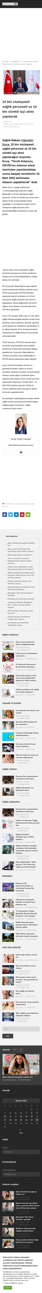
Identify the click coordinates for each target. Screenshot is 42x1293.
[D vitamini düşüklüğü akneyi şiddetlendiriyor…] (8, 736)
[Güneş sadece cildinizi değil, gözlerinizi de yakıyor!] (8, 1243)
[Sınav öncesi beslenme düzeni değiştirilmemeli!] (8, 645)
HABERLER (15, 61)
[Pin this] (22, 514)
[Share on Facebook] (4, 514)
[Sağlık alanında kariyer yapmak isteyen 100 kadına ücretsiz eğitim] (8, 926)
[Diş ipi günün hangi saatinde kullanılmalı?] (8, 1005)
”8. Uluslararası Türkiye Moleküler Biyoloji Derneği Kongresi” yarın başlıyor (26, 913)
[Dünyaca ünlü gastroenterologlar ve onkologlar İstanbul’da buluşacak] (8, 887)
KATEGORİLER (9, 1170)
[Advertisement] (21, 30)
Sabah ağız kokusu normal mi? (20, 555)
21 (26, 1120)
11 (10, 1116)
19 (16, 1120)
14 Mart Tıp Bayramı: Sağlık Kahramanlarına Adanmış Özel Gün (28, 823)
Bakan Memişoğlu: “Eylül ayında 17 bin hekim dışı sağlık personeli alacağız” (26, 864)
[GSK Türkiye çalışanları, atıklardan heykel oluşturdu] (8, 937)
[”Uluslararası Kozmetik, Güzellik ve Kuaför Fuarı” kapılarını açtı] (8, 903)
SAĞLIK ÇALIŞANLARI (26, 124)
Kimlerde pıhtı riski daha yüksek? (21, 599)
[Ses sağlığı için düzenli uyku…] (8, 994)
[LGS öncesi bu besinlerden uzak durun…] (8, 657)
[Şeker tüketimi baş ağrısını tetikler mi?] (20, 1064)
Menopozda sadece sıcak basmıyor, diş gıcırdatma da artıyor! (27, 979)
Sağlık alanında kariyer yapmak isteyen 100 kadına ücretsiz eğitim (26, 924)
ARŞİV (5, 1148)
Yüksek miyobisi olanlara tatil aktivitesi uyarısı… (19, 582)
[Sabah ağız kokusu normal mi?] (8, 958)
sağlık (17, 504)
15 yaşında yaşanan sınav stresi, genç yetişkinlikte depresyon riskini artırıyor (26, 678)
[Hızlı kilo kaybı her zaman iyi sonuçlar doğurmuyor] (8, 758)
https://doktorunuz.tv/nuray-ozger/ (21, 445)
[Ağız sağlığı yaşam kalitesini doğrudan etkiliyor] (8, 1017)
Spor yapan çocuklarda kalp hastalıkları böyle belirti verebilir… (21, 550)
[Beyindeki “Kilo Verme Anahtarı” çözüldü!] (8, 1220)
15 (32, 1116)
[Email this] (28, 514)
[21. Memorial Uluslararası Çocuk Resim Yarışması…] (8, 668)
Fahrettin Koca (9, 504)
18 (10, 1120)
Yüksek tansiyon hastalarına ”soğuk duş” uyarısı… (19, 618)
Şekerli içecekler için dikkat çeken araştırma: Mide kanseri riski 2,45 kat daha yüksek (21, 575)
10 (5, 1116)
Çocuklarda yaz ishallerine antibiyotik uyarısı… (18, 624)
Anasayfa (5, 61)
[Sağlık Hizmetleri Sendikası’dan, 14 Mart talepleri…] (8, 838)
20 (21, 1120)
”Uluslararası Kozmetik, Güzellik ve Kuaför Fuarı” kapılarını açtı (26, 902)
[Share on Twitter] (10, 514)
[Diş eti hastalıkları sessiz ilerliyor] (8, 969)
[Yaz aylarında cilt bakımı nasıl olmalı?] (8, 714)
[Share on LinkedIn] (16, 514)
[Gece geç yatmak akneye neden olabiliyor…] (8, 747)
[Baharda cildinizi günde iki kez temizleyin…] (8, 725)
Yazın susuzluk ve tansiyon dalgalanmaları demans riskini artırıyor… (20, 560)
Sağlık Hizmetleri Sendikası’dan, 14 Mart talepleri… (25, 836)
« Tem (21, 1130)
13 (21, 1116)
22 (32, 1120)
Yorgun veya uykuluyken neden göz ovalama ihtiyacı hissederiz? (21, 568)
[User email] (21, 452)
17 (5, 1120)
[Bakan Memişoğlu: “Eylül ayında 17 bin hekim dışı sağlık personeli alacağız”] (8, 865)
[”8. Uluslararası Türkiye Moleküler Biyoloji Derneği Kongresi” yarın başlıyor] (8, 914)
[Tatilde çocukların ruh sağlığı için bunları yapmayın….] (8, 693)
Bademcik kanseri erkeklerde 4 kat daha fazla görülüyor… (21, 588)
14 (26, 1116)
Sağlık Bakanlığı (25, 504)
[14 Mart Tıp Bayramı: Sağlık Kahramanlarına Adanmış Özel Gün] (8, 824)
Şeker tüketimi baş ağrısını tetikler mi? (21, 544)
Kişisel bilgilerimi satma (14, 1283)
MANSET (15, 124)
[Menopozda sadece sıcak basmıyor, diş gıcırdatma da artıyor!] (8, 981)
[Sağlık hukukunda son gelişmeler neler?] (8, 791)
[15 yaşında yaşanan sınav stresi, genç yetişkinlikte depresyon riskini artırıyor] (8, 679)
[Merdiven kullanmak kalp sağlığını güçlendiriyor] (8, 1232)
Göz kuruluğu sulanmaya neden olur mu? (20, 612)
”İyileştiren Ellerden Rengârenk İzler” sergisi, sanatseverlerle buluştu (20, 604)
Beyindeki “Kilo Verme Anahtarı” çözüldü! (20, 594)
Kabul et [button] (7, 1288)
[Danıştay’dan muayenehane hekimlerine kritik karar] (8, 780)
